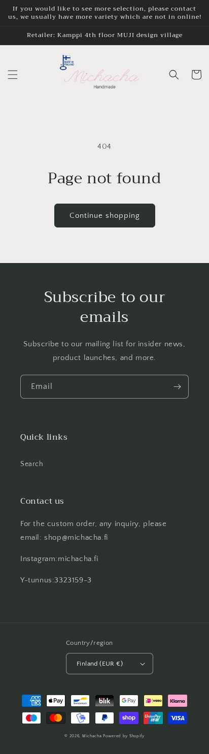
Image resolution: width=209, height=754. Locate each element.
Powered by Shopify (124, 736)
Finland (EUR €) (100, 663)
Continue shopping (104, 215)
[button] (13, 74)
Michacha (92, 736)
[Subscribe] (177, 387)
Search (32, 464)
